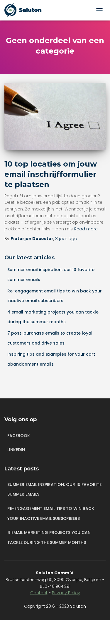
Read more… (87, 229)
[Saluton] (27, 10)
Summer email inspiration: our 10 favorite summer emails (54, 489)
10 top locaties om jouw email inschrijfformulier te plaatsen (50, 174)
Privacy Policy (66, 593)
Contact (39, 593)
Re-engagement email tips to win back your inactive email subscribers (50, 513)
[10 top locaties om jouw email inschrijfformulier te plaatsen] (55, 116)
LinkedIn (16, 450)
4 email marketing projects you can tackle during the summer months (49, 537)
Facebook (18, 436)
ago (66, 239)
